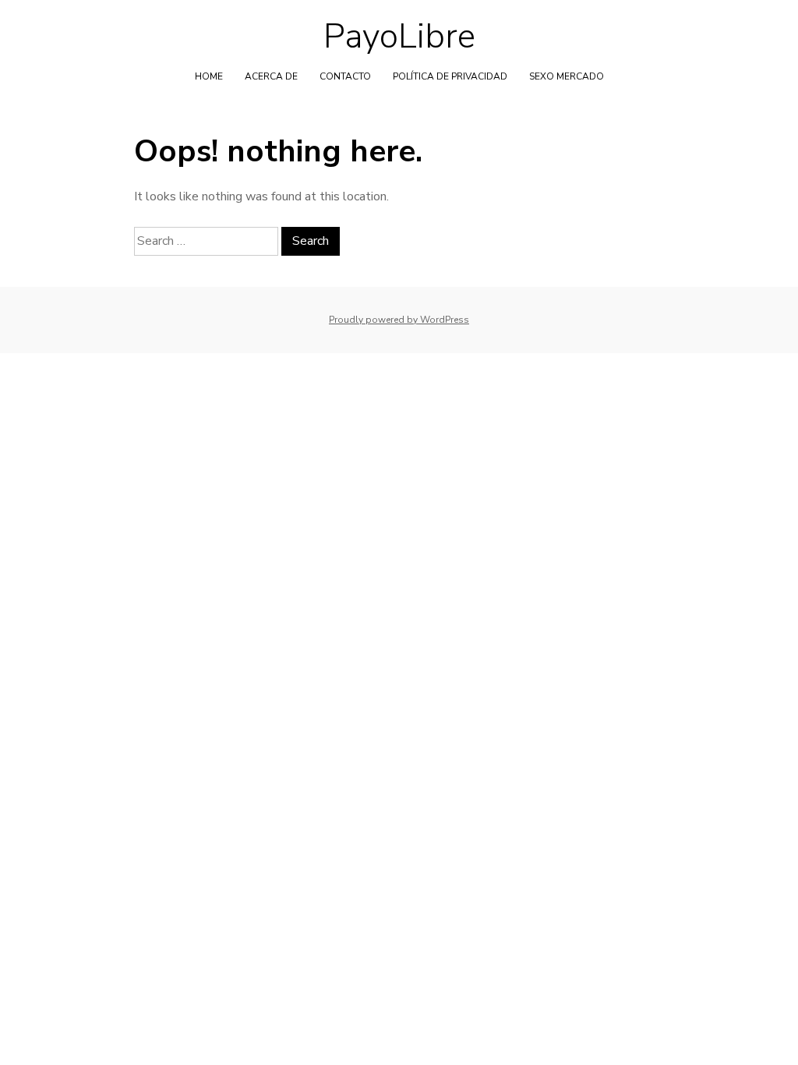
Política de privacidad (450, 76)
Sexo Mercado (566, 76)
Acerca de (271, 76)
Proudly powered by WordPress (399, 319)
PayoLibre (399, 36)
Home (209, 76)
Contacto (345, 76)
